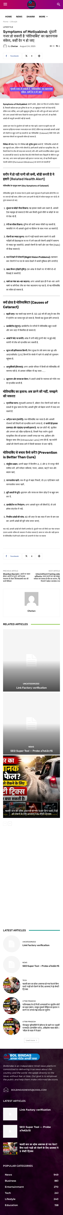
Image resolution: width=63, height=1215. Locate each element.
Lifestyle (13, 21)
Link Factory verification (31, 687)
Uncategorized (31, 684)
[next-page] (10, 824)
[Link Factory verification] (31, 660)
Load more (30, 1040)
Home (5, 21)
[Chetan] (5, 46)
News (31, 747)
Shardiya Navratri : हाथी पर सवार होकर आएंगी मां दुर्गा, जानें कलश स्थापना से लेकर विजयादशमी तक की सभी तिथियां (16, 577)
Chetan (14, 46)
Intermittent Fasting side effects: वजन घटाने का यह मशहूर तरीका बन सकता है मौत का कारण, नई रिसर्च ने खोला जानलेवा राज (47, 577)
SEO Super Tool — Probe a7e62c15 (31, 750)
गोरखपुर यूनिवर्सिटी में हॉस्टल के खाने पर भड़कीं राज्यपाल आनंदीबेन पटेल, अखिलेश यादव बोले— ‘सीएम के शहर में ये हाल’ (40, 1028)
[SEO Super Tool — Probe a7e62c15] (31, 723)
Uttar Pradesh (29, 1001)
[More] (39, 56)
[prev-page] (5, 824)
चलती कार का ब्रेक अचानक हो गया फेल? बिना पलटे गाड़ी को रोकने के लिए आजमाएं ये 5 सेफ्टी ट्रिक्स (31, 812)
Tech (31, 807)
